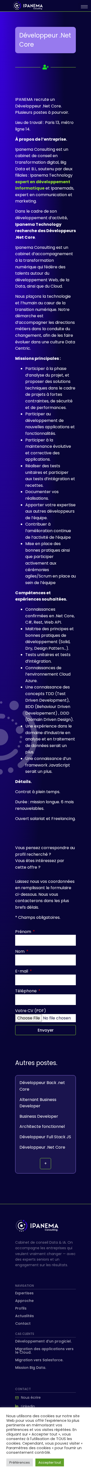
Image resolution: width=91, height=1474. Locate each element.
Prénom (23, 932)
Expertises (24, 1293)
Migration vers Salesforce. (39, 1360)
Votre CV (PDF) (30, 1011)
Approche (24, 1300)
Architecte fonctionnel (42, 1126)
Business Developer (38, 1116)
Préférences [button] (19, 1462)
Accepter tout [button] (49, 1462)
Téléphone (26, 991)
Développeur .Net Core (42, 1147)
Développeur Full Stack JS (45, 1137)
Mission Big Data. (30, 1367)
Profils (21, 1308)
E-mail (22, 971)
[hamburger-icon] (84, 6)
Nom (20, 951)
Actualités (24, 1315)
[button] (45, 1163)
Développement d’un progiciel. (43, 1341)
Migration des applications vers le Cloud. (44, 1350)
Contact (23, 1323)
